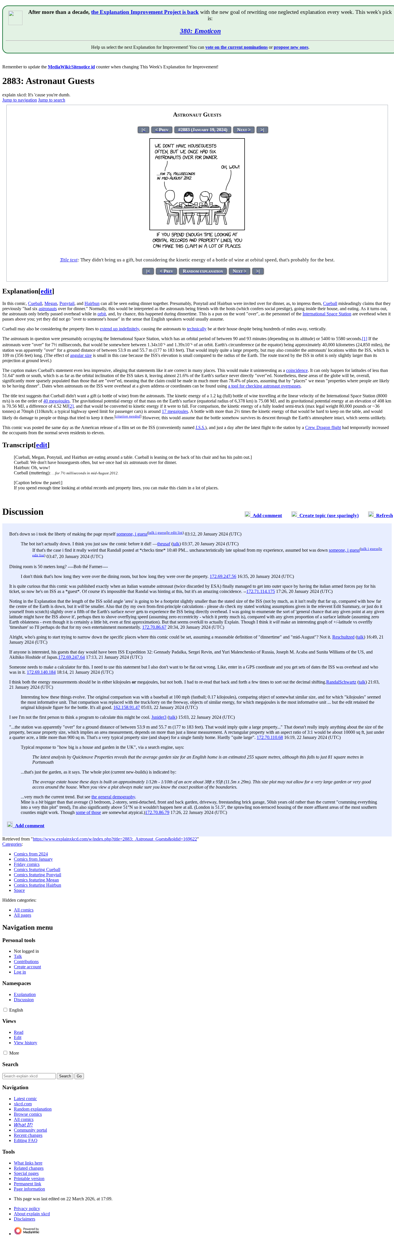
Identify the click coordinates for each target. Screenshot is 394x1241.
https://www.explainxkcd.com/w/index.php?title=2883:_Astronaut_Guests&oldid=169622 (115, 838)
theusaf (163, 543)
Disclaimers (24, 1218)
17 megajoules (175, 411)
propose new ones (291, 47)
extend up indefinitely (119, 328)
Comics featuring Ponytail (37, 874)
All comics (23, 909)
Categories (12, 844)
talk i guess (157, 532)
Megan (50, 303)
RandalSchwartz (341, 682)
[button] (5, 1010)
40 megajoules (56, 400)
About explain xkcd (32, 1213)
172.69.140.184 (41, 672)
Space (19, 890)
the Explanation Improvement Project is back (145, 12)
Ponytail (66, 303)
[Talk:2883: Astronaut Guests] (247, 515)
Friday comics (27, 864)
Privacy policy (27, 1208)
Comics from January (33, 859)
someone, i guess (132, 533)
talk (176, 543)
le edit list (175, 532)
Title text (69, 260)
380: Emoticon (200, 31)
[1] (364, 338)
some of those (88, 812)
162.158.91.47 (126, 707)
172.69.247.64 (71, 657)
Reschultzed (343, 636)
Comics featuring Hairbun (37, 885)
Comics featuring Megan (36, 879)
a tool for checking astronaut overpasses (264, 385)
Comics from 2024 (31, 853)
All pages (22, 915)
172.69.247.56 (223, 576)
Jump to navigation (19, 100)
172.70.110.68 (270, 737)
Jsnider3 (158, 717)
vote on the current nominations (236, 47)
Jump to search (51, 100)
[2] (71, 406)
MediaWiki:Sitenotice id (71, 66)
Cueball (35, 303)
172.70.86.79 (157, 812)
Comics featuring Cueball (37, 869)
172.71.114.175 (260, 591)
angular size (81, 355)
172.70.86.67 (154, 627)
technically (197, 328)
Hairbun (92, 303)
